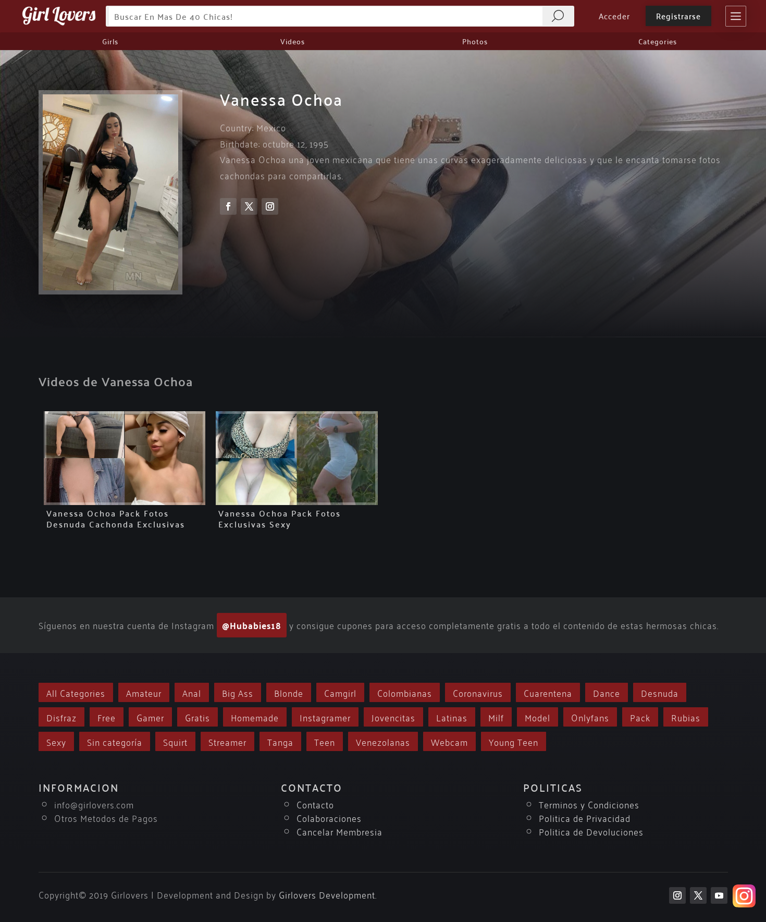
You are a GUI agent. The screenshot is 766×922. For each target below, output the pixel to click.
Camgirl (340, 692)
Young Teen (513, 741)
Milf (496, 717)
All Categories (75, 692)
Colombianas (404, 692)
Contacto (315, 804)
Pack (640, 717)
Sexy (56, 741)
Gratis (197, 717)
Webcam (449, 741)
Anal (191, 692)
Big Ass (237, 692)
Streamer (227, 741)
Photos (475, 41)
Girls (110, 41)
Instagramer (325, 717)
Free (106, 717)
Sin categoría (114, 741)
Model (537, 717)
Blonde (288, 692)
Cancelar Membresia (339, 831)
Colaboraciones (329, 817)
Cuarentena (548, 692)
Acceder (614, 15)
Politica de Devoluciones (591, 831)
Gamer (150, 717)
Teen (324, 741)
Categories (657, 41)
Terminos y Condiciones (589, 804)
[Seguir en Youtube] (719, 895)
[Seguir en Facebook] (228, 206)
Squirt (175, 741)
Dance (606, 692)
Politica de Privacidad (585, 817)
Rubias (685, 717)
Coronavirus (478, 692)
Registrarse (678, 15)
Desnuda (659, 692)
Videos (292, 41)
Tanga (280, 741)
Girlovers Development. (328, 894)
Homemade (255, 717)
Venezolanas (383, 741)
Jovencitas (393, 717)
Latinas (451, 717)
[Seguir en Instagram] (270, 206)
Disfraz (61, 717)
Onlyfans (590, 717)
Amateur (144, 692)
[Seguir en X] (249, 206)
